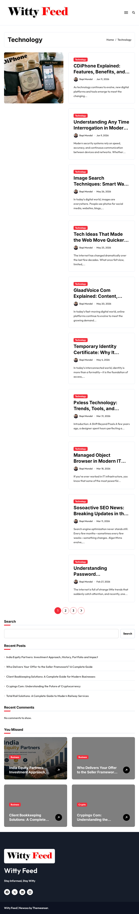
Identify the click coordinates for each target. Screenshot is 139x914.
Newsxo (24, 908)
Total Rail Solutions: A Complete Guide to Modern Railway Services (47, 696)
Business (15, 757)
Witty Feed (20, 870)
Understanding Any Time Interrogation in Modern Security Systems (101, 128)
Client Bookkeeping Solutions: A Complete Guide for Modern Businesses (50, 676)
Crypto (82, 804)
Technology (80, 59)
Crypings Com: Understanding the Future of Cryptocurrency (43, 686)
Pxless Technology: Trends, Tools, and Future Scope (95, 408)
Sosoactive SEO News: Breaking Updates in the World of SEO (100, 513)
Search (10, 621)
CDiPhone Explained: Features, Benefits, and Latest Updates (99, 72)
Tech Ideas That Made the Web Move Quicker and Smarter (99, 240)
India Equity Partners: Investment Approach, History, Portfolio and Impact (52, 657)
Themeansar (40, 908)
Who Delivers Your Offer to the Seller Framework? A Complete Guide (49, 666)
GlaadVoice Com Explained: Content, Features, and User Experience (96, 299)
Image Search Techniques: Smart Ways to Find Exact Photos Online (101, 187)
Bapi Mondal (86, 79)
